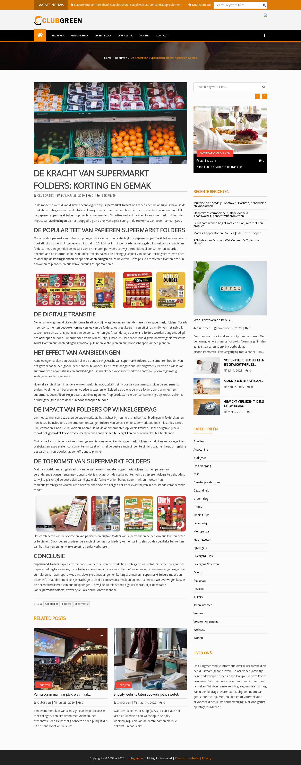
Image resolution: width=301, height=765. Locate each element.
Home (108, 58)
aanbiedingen (99, 259)
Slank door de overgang (243, 381)
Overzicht (181, 758)
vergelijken (111, 343)
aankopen (45, 338)
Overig (198, 572)
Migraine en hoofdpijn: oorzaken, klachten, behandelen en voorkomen (230, 204)
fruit (196, 474)
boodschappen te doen (93, 400)
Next (257, 96)
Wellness (199, 630)
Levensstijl (125, 35)
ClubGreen (45, 195)
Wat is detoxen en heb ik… (213, 320)
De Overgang (202, 466)
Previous (264, 96)
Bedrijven (58, 35)
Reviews (199, 589)
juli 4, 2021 (235, 370)
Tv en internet (203, 605)
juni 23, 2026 (66, 702)
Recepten (200, 580)
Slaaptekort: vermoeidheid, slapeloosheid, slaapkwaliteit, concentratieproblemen (101, 5)
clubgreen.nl (135, 758)
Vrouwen (199, 613)
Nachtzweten (202, 539)
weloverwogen (165, 580)
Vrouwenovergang (206, 621)
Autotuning (201, 449)
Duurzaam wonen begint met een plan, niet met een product (206, 5)
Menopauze (201, 531)
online (78, 327)
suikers (198, 597)
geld (180, 446)
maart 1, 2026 (147, 702)
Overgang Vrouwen (215, 153)
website (193, 758)
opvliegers (200, 548)
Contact (162, 35)
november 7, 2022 (229, 328)
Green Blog (103, 35)
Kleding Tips (201, 515)
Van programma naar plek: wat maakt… (63, 694)
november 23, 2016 (213, 161)
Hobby (198, 507)
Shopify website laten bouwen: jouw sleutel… (147, 694)
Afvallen (199, 441)
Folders (66, 604)
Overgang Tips (203, 556)
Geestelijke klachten (207, 482)
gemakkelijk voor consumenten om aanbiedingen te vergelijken (90, 433)
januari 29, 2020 (73, 195)
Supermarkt (81, 604)
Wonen (144, 35)
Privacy (206, 758)
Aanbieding (51, 604)
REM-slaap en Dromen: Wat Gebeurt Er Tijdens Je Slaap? (226, 241)
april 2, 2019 (236, 387)
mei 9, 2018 (235, 412)
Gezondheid (79, 35)
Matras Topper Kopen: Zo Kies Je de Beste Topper (227, 233)
